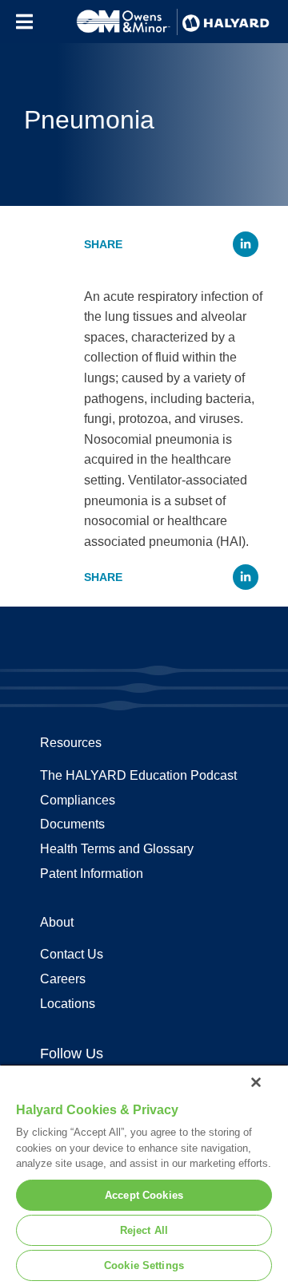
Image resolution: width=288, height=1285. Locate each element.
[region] (144, 1174)
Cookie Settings (144, 1265)
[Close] (256, 1082)
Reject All (144, 1230)
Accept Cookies (144, 1195)
